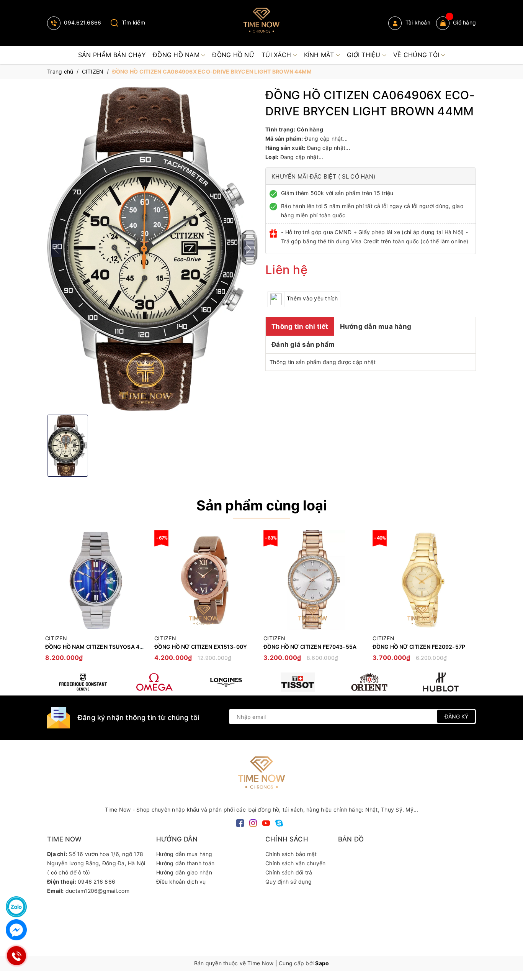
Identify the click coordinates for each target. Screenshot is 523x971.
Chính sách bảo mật (291, 854)
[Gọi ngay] (16, 955)
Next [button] (470, 599)
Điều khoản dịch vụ (181, 881)
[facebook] (240, 822)
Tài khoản (417, 22)
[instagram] (253, 822)
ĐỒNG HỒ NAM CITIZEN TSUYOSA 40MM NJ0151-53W (117, 646)
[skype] (279, 822)
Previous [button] (52, 599)
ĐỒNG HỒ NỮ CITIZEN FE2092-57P (419, 646)
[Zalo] (16, 906)
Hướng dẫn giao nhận (184, 872)
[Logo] (261, 23)
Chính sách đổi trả (288, 872)
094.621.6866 (81, 22)
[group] (152, 249)
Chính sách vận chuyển (295, 863)
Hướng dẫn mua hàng (376, 326)
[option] (96, 599)
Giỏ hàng (464, 22)
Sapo (322, 963)
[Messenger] (16, 929)
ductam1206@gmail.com (97, 890)
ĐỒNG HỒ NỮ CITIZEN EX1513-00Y (200, 646)
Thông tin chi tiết (300, 326)
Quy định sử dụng (288, 881)
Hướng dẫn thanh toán (185, 863)
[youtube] (266, 822)
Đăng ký (456, 716)
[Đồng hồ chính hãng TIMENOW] (83, 682)
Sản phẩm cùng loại (261, 505)
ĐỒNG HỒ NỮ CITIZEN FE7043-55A (309, 646)
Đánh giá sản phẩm (303, 344)
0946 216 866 (96, 881)
